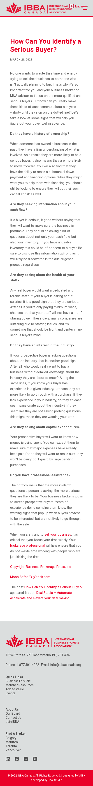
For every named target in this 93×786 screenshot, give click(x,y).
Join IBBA (12, 721)
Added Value (15, 689)
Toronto (11, 746)
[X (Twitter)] (35, 759)
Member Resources (20, 685)
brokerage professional (27, 545)
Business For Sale (18, 681)
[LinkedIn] (8, 759)
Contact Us (13, 717)
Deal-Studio (55, 780)
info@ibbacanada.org (65, 665)
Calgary (11, 738)
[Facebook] (17, 759)
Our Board (13, 713)
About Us (12, 709)
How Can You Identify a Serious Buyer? (53, 587)
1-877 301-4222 (27, 665)
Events (10, 693)
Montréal (12, 742)
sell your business (57, 534)
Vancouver (13, 750)
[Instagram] (26, 759)
